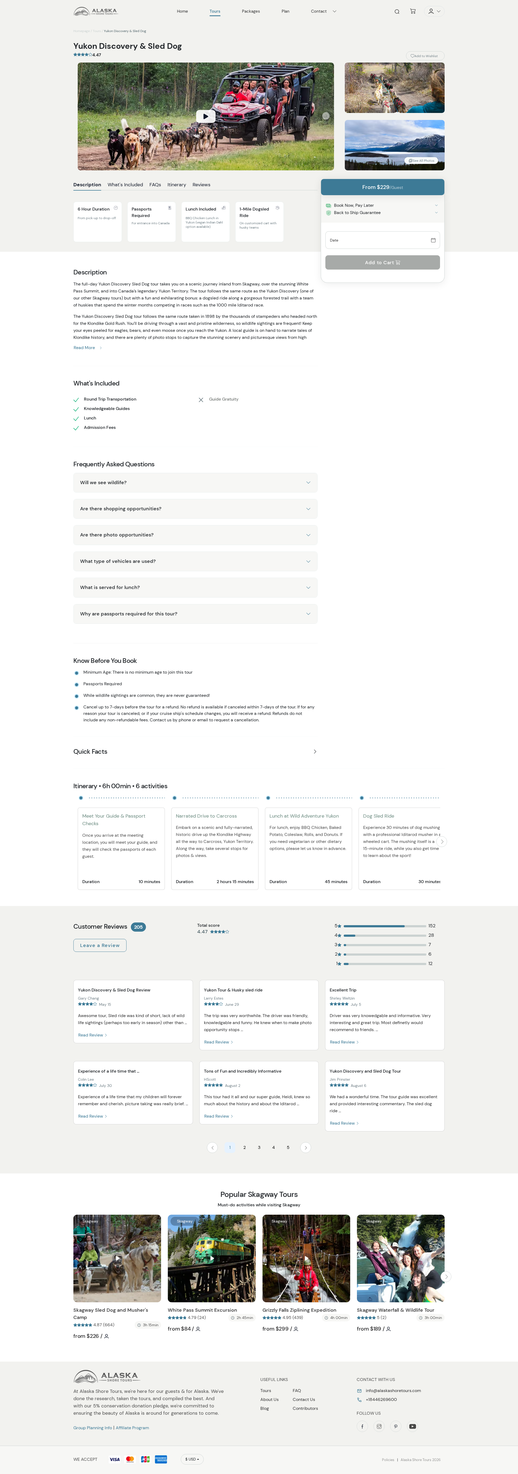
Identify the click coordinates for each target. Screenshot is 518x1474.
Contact (319, 11)
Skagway (90, 1221)
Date (334, 240)
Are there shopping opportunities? (120, 508)
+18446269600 (381, 1399)
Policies (388, 1460)
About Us (269, 1399)
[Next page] (305, 1147)
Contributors (305, 1408)
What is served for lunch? (110, 587)
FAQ (297, 1390)
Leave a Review (100, 945)
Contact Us (304, 1399)
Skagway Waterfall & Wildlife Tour (395, 1310)
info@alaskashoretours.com (393, 1390)
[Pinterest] (395, 1426)
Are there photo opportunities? (117, 535)
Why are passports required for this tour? (128, 614)
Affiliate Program (132, 1428)
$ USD (190, 1459)
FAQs (155, 184)
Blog (264, 1408)
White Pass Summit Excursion (202, 1310)
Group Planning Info (92, 1428)
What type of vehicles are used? (118, 561)
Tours (97, 31)
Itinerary (177, 184)
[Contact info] (334, 11)
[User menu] (434, 11)
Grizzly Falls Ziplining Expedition (299, 1310)
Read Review (91, 1035)
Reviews (201, 184)
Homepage (81, 31)
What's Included (125, 184)
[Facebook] (362, 1426)
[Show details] (436, 205)
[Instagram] (379, 1426)
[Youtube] (412, 1426)
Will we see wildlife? (103, 482)
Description (87, 184)
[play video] (206, 116)
